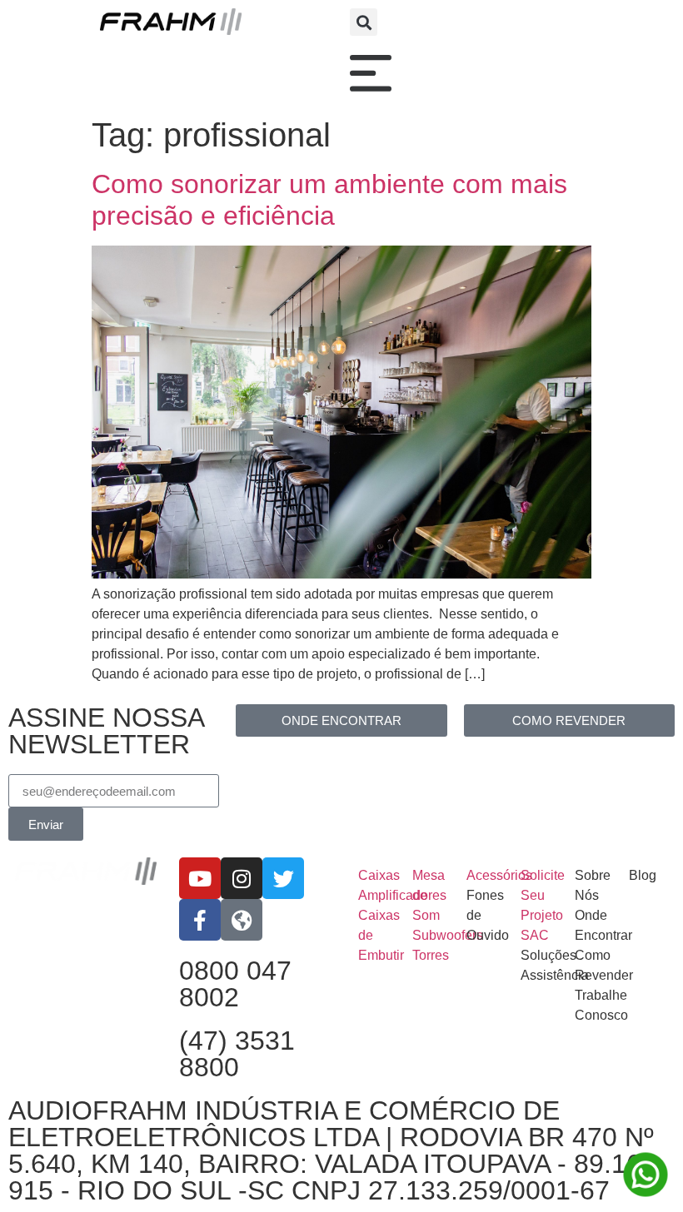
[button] (363, 22)
